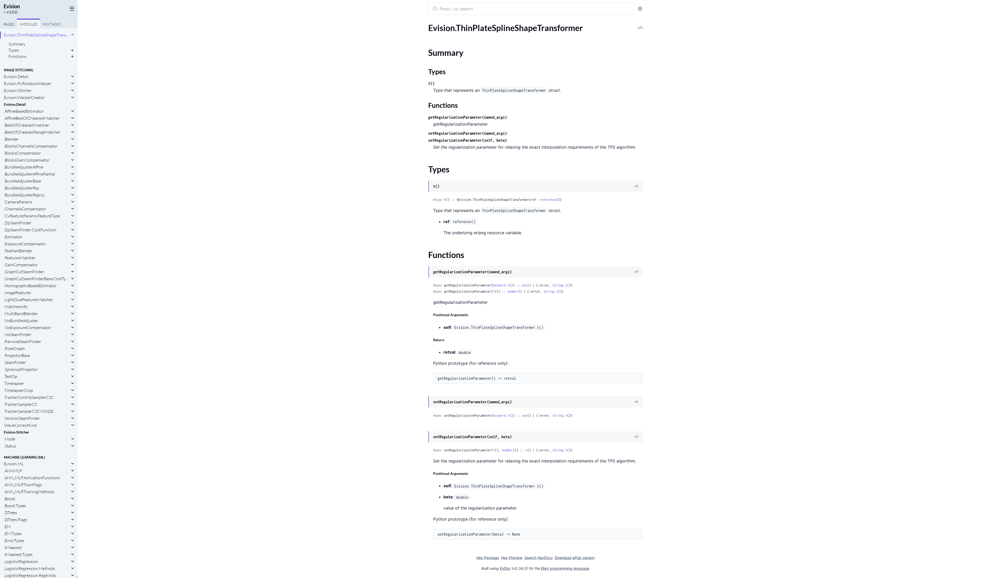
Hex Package (487, 558)
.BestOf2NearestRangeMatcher (32, 132)
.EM (7, 526)
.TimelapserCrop (18, 390)
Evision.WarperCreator (24, 97)
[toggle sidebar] (71, 8)
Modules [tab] (28, 24)
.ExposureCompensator (25, 243)
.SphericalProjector (21, 369)
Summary (17, 44)
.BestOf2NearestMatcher (26, 125)
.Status (10, 445)
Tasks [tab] (52, 24)
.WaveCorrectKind (20, 425)
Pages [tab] (9, 24)
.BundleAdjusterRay (21, 188)
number (512, 291)
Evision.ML (14, 463)
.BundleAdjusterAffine (23, 167)
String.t (560, 285)
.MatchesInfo (15, 306)
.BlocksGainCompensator (26, 160)
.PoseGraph (14, 348)
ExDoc (505, 568)
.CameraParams (18, 201)
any (524, 285)
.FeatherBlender (18, 250)
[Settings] (640, 9)
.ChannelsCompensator (25, 208)
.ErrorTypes (14, 540)
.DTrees (10, 512)
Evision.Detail (16, 76)
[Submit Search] (434, 9)
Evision (12, 6)
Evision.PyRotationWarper (27, 83)
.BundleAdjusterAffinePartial (29, 174)
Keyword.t (501, 285)
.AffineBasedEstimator (24, 111)
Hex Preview (511, 558)
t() (431, 83)
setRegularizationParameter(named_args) (467, 133)
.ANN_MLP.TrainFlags (23, 484)
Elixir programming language (565, 568)
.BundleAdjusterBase (22, 181)
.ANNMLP (13, 470)
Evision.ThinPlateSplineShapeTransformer (37, 34)
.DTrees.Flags (15, 519)
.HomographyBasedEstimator (30, 285)
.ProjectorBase (17, 355)
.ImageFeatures (17, 292)
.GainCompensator (21, 264)
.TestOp (10, 376)
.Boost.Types (15, 505)
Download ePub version (575, 558)
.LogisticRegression (21, 561)
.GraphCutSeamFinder (24, 271)
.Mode (9, 439)
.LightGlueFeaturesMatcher (28, 299)
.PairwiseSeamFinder (22, 341)
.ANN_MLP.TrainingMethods (29, 491)
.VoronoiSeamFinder (22, 418)
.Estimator (13, 236)
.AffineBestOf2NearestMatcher (32, 118)
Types (14, 50)
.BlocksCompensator (22, 153)
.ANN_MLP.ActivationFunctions (32, 477)
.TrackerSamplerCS (20, 404)
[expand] (72, 34)
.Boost (9, 498)
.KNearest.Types (18, 554)
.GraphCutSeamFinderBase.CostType (37, 278)
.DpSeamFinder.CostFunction (30, 229)
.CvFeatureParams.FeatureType (32, 215)
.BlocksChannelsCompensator (31, 146)
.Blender (11, 139)
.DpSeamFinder (17, 222)
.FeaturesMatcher (19, 257)
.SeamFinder (15, 362)
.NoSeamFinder (17, 334)
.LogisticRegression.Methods (29, 568)
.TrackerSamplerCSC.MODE (28, 411)
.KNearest (13, 547)
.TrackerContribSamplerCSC (29, 397)
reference (548, 200)
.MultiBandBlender (21, 313)
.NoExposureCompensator (27, 327)
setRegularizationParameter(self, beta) (467, 140)
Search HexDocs (538, 558)
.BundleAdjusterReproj (24, 194)
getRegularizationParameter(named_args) (467, 117)
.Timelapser (14, 383)
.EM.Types (13, 533)
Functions (17, 56)
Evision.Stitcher (18, 90)
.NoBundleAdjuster (21, 320)
